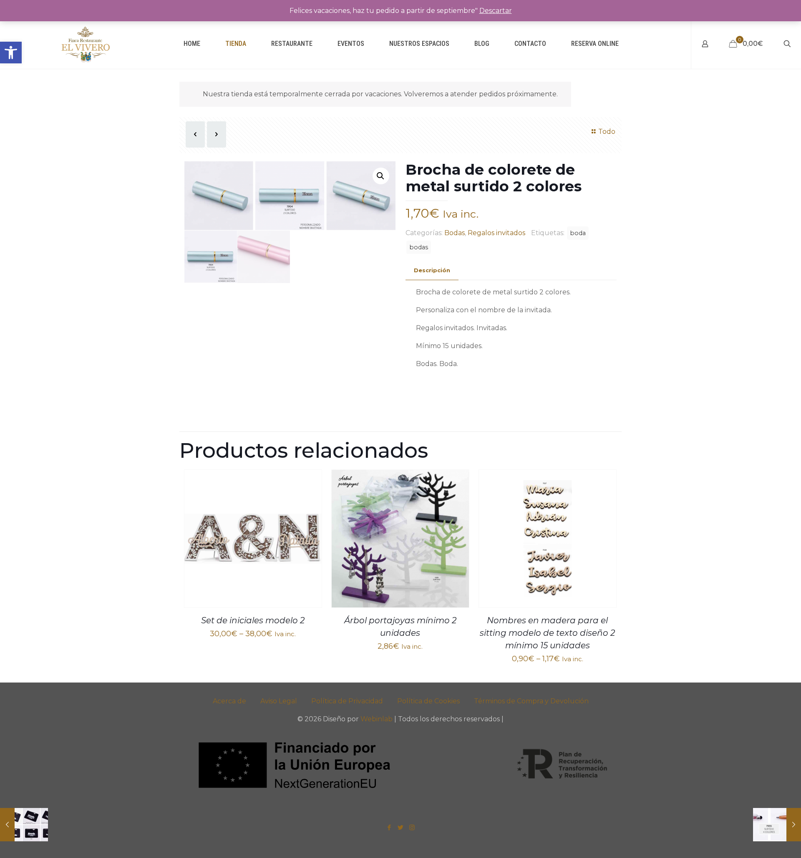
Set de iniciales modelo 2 (253, 620)
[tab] (432, 270)
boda (578, 233)
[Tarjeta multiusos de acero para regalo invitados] (24, 824)
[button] (11, 52)
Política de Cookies (428, 701)
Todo (606, 131)
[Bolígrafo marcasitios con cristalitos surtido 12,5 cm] (777, 824)
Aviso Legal (278, 701)
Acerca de (229, 701)
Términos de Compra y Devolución (531, 701)
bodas (418, 247)
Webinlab (377, 719)
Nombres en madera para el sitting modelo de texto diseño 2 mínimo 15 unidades (547, 632)
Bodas (454, 233)
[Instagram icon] (412, 827)
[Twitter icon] (400, 827)
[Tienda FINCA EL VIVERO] (85, 44)
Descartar (495, 11)
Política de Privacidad (347, 701)
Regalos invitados (496, 233)
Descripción (432, 270)
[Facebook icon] (389, 827)
